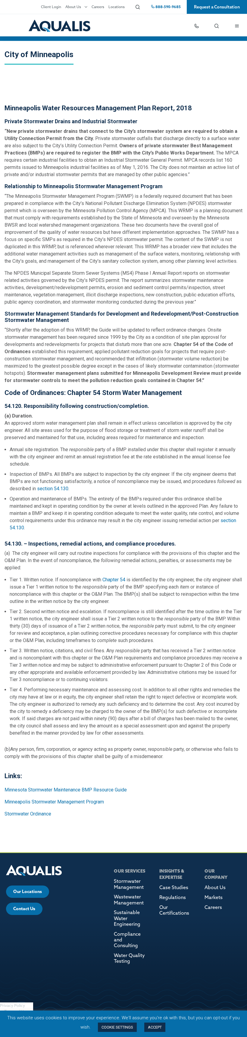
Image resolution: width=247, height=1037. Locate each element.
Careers (98, 7)
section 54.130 (52, 488)
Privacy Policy (12, 1005)
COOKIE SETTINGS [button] (117, 1027)
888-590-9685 (168, 7)
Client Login (51, 7)
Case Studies (173, 887)
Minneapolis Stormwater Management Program (54, 802)
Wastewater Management (129, 899)
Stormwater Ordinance (28, 814)
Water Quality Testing (129, 958)
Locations (116, 7)
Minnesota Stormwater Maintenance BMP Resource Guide (66, 790)
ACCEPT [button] (155, 1027)
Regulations (172, 897)
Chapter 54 (113, 580)
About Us (73, 7)
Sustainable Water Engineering (127, 918)
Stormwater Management (129, 884)
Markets (214, 897)
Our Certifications (174, 910)
